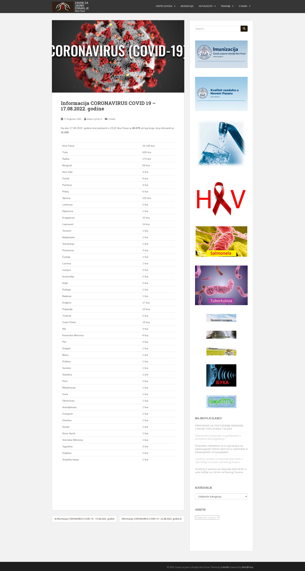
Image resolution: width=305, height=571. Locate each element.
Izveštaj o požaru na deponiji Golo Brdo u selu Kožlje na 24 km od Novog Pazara (219, 460)
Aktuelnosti (206, 6)
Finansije (225, 6)
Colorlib (225, 567)
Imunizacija (187, 6)
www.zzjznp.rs (94, 118)
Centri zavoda (164, 6)
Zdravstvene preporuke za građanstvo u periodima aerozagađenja (218, 437)
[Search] (244, 29)
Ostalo (111, 118)
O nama (243, 6)
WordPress (247, 567)
